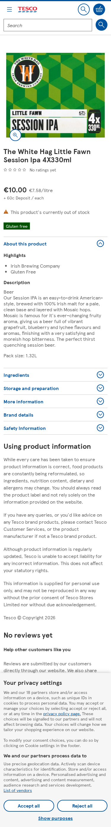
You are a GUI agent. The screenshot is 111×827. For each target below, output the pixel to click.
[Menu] (9, 9)
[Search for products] (101, 25)
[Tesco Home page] (28, 9)
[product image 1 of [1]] (55, 95)
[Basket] (99, 9)
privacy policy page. (62, 713)
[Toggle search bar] (84, 9)
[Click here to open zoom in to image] (15, 135)
